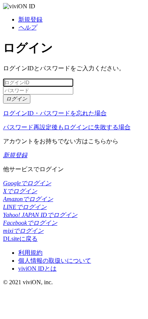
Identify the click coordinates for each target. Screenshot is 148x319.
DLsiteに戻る (20, 238)
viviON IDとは (37, 268)
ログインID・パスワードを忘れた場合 (55, 113)
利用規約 (30, 252)
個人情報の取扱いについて (54, 260)
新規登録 (30, 19)
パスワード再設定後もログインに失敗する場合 (67, 127)
